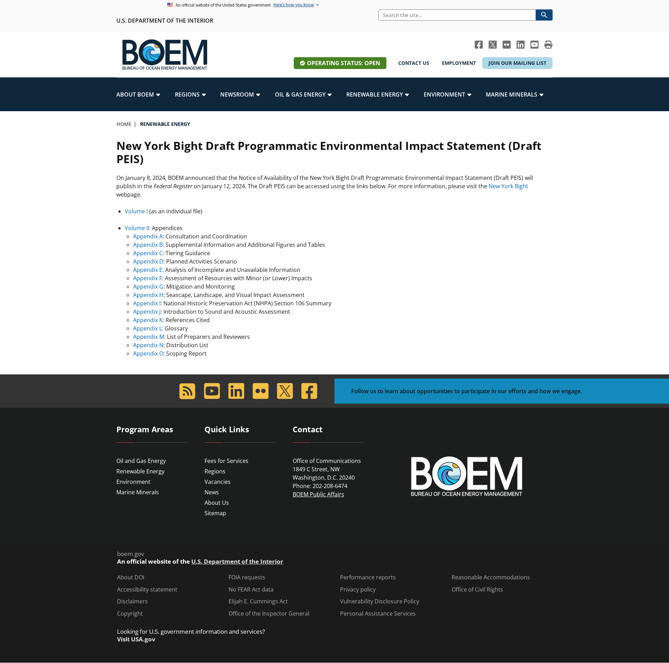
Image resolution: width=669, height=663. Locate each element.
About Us (217, 502)
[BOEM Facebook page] (479, 44)
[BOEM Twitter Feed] (493, 44)
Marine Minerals (137, 492)
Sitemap (215, 513)
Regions (215, 471)
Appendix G (148, 286)
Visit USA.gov (136, 639)
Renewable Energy (140, 471)
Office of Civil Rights (477, 589)
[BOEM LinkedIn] (520, 44)
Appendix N (148, 345)
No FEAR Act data (251, 589)
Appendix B (148, 245)
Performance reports (368, 577)
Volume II (137, 228)
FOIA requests (247, 577)
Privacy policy (358, 589)
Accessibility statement (147, 589)
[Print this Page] (548, 44)
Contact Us (413, 63)
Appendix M (148, 337)
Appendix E (147, 270)
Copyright (130, 613)
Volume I (136, 211)
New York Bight (508, 186)
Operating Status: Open (343, 63)
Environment (133, 482)
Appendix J (147, 311)
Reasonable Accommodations (491, 577)
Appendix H (148, 295)
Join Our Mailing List (517, 63)
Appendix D (148, 261)
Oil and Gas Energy (141, 461)
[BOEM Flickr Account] (506, 44)
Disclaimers (132, 601)
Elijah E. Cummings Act (258, 601)
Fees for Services (226, 461)
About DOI (130, 577)
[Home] (165, 54)
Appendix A (148, 236)
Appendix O (148, 353)
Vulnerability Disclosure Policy (379, 601)
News (212, 492)
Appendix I (147, 303)
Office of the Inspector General (269, 613)
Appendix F (147, 278)
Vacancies (218, 482)
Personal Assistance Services (378, 613)
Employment (459, 63)
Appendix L (147, 328)
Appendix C (148, 253)
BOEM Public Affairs (318, 494)
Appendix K (148, 320)
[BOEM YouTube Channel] (534, 44)
